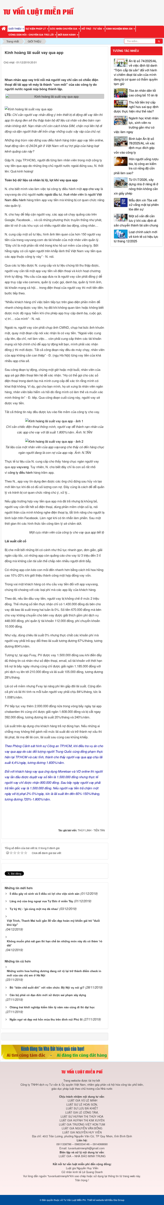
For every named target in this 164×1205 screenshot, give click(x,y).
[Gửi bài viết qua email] (86, 69)
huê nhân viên (74, 194)
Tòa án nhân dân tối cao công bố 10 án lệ (143, 92)
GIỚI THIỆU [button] (15, 28)
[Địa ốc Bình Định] (54, 1051)
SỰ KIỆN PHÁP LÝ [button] (36, 28)
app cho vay (91, 188)
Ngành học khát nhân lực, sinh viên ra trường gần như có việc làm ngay (136, 125)
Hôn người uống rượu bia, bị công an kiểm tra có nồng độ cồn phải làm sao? (136, 166)
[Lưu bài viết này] (102, 69)
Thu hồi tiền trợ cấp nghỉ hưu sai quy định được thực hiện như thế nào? (136, 107)
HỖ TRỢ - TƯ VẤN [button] (92, 28)
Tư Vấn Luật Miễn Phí (74, 1200)
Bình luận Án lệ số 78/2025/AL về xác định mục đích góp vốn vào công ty (134, 145)
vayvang (23, 467)
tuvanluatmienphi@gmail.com (86, 1148)
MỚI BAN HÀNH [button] (67, 34)
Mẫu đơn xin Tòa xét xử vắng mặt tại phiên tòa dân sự (144, 204)
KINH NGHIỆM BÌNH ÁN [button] (119, 28)
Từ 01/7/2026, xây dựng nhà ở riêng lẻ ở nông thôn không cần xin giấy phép (136, 186)
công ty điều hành (20, 472)
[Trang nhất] (4, 29)
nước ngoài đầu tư (49, 194)
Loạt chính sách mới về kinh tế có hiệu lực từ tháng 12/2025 (136, 236)
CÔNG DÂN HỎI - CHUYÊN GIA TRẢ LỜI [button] (31, 34)
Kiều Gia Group (116, 1200)
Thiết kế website (95, 1200)
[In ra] (94, 69)
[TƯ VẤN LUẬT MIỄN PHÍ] (38, 12)
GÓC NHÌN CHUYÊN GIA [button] (64, 28)
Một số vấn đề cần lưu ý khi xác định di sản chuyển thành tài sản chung (136, 220)
